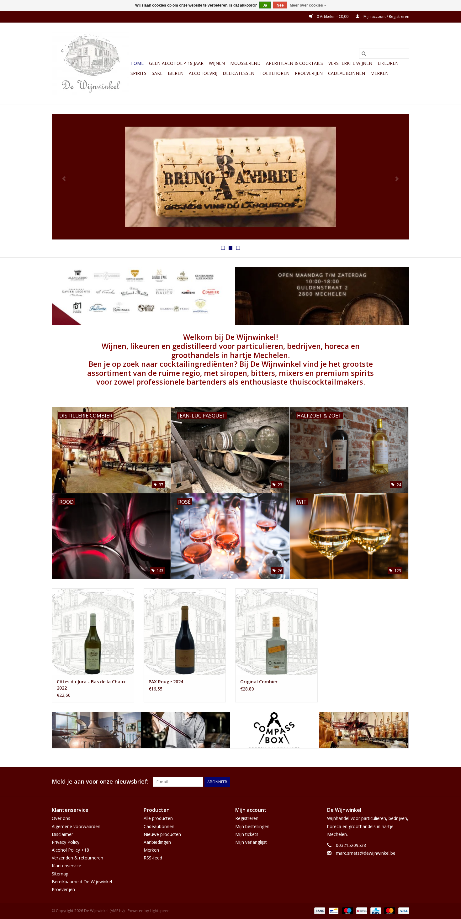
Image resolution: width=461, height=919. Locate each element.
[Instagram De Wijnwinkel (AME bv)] (404, 782)
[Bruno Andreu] (96, 730)
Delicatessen (238, 73)
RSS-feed (153, 858)
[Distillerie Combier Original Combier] (276, 631)
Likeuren (388, 63)
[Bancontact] (333, 910)
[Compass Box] (185, 730)
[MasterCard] (389, 910)
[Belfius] (361, 910)
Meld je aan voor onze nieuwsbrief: (100, 781)
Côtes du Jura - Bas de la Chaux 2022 (91, 685)
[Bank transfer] (319, 910)
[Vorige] (64, 179)
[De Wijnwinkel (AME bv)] (90, 63)
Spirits (138, 73)
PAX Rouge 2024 (166, 682)
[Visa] (402, 910)
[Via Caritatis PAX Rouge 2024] (185, 631)
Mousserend (245, 63)
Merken (379, 73)
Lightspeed (160, 910)
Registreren (246, 818)
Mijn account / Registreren (386, 16)
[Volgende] (397, 179)
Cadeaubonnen (346, 73)
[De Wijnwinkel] (230, 176)
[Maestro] (347, 910)
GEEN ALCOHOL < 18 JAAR (176, 63)
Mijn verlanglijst (251, 842)
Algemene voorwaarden (76, 826)
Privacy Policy (65, 842)
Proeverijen (309, 73)
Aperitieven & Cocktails (294, 63)
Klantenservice (66, 866)
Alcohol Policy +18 (70, 850)
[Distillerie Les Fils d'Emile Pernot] (363, 730)
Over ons (61, 818)
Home (137, 63)
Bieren (175, 73)
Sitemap (60, 874)
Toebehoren (274, 73)
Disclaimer (62, 834)
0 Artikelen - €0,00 (332, 16)
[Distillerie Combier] (274, 730)
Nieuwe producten (162, 834)
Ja (265, 5)
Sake (157, 73)
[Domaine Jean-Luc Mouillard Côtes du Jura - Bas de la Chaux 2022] (93, 631)
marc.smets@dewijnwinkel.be (365, 853)
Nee (280, 5)
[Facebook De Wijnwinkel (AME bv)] (393, 782)
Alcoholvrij (203, 73)
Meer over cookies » (308, 5)
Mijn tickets (246, 834)
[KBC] (375, 910)
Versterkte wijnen (350, 63)
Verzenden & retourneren (77, 858)
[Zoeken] (363, 54)
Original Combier (259, 682)
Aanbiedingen (157, 842)
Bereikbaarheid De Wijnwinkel (82, 882)
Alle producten (158, 818)
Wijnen (217, 63)
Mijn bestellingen (252, 826)
